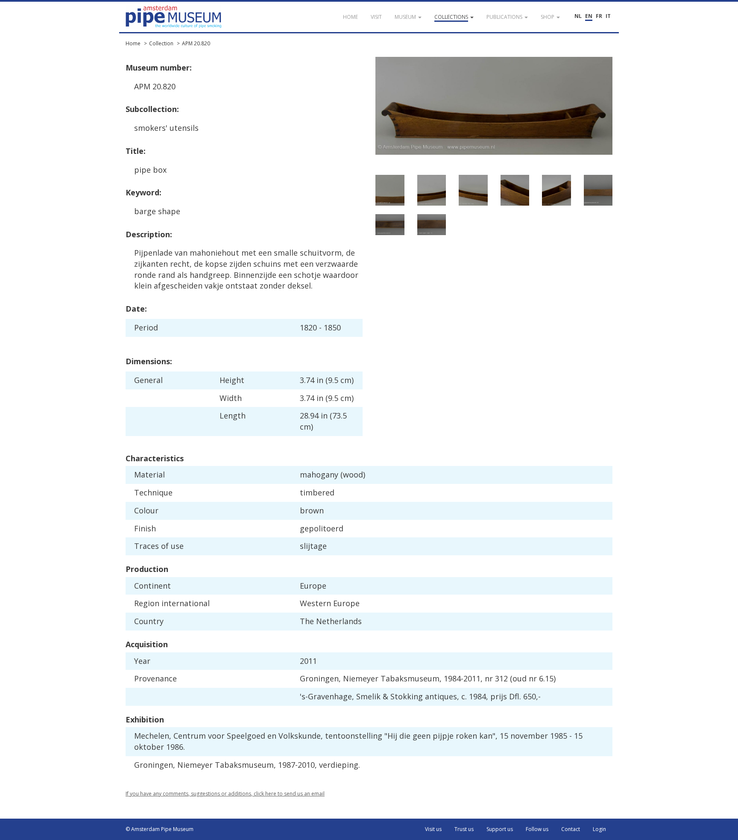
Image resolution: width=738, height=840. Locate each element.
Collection (161, 43)
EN (588, 16)
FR (599, 16)
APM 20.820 (196, 43)
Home (133, 43)
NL (578, 16)
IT (608, 16)
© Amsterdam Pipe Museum (159, 829)
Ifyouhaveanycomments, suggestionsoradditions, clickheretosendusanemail (225, 793)
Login (599, 829)
